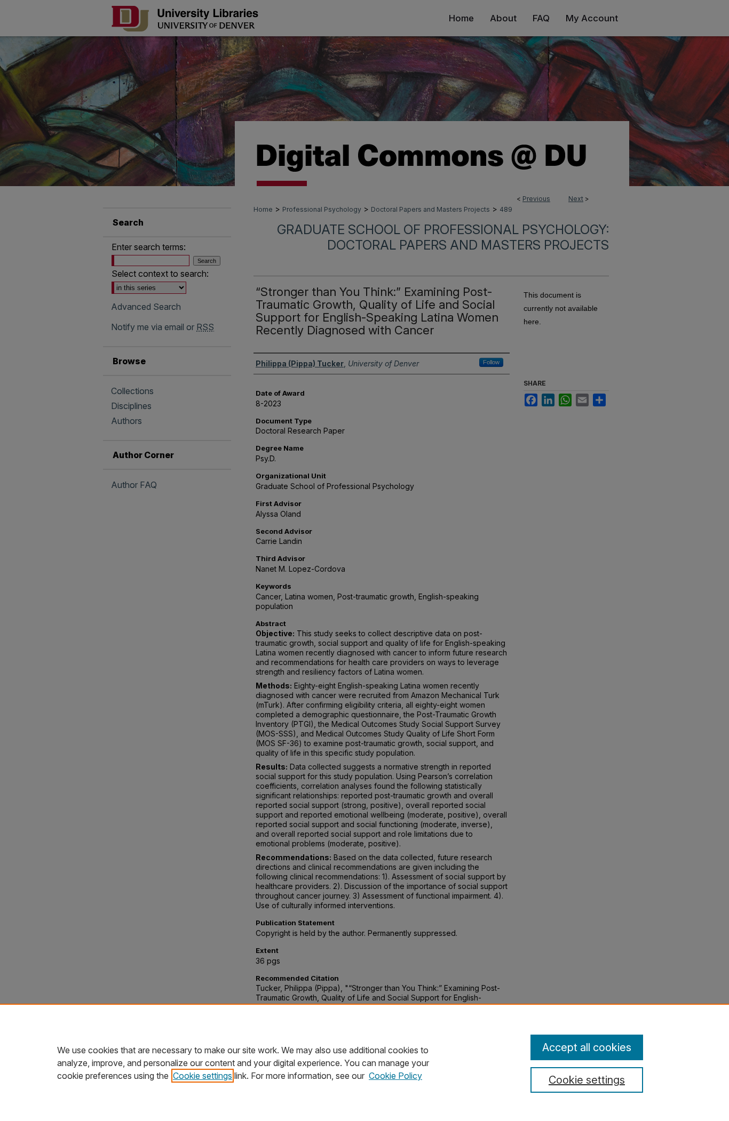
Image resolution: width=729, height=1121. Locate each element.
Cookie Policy (395, 1075)
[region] (364, 1062)
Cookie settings (202, 1075)
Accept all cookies (586, 1047)
